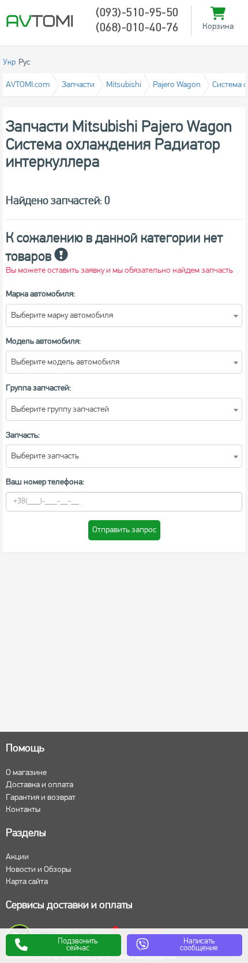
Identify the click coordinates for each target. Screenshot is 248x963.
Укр (9, 62)
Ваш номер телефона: (45, 482)
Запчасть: (23, 435)
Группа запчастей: (38, 388)
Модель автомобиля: (43, 341)
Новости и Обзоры (38, 870)
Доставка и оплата (39, 785)
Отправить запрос (124, 530)
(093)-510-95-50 (137, 13)
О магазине (26, 773)
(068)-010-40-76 (137, 28)
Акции (17, 857)
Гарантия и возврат (41, 797)
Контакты (23, 810)
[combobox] (124, 315)
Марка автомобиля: (40, 294)
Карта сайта (27, 882)
